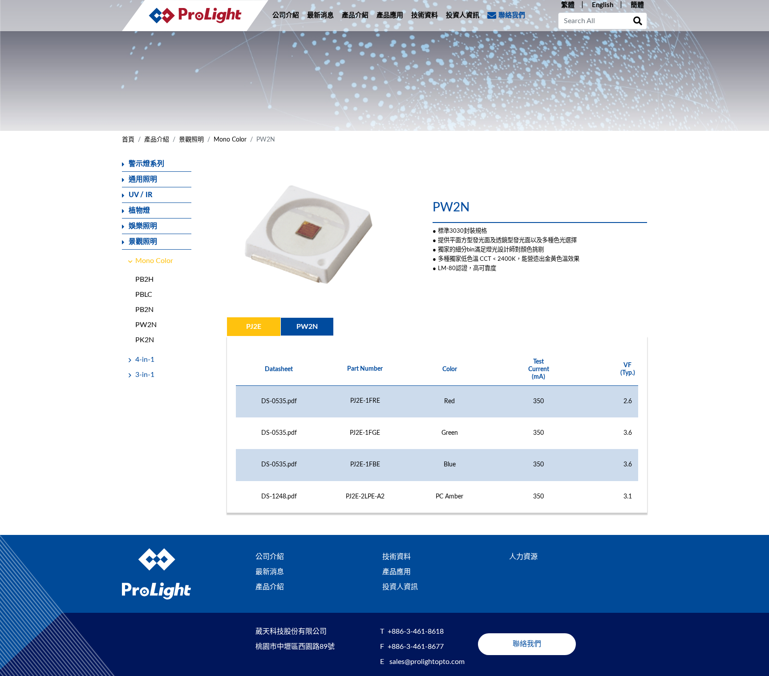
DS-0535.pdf (279, 401)
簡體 (637, 5)
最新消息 (320, 15)
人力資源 (523, 556)
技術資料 (424, 15)
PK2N (144, 340)
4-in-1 (144, 359)
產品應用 (389, 15)
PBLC (143, 294)
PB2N (144, 309)
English (602, 5)
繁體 (568, 5)
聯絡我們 (511, 15)
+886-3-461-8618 (416, 631)
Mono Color (230, 140)
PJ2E (253, 326)
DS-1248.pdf (279, 497)
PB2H (144, 279)
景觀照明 (191, 140)
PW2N (146, 324)
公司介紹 (285, 15)
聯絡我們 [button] (527, 644)
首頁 (128, 140)
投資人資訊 (462, 15)
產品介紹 (355, 15)
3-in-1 (144, 374)
